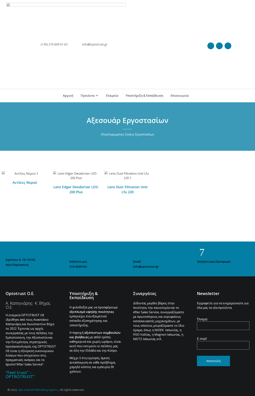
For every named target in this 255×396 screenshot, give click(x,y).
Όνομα (202, 319)
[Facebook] (219, 45)
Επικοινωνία (180, 96)
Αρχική (68, 96)
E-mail (202, 338)
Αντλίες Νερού (25, 182)
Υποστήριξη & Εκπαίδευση (144, 96)
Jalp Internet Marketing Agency (38, 390)
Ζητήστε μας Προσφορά (213, 261)
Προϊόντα (87, 96)
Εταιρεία (112, 96)
